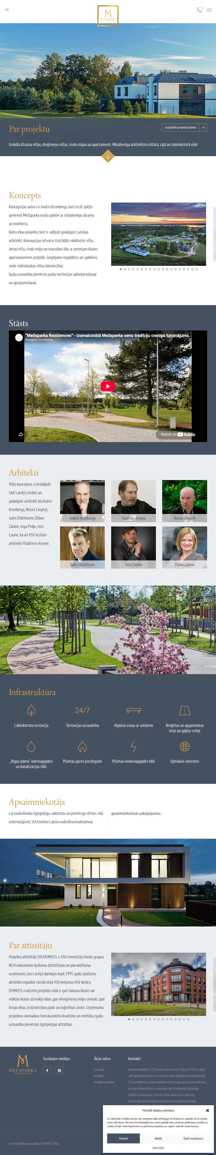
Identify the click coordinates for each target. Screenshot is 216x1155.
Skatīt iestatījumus (193, 1138)
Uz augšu (99, 1069)
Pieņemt (123, 1138)
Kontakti (98, 1076)
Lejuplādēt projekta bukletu (180, 127)
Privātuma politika (104, 1082)
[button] (207, 1110)
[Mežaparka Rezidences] (108, 15)
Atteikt (158, 1138)
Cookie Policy (158, 1147)
